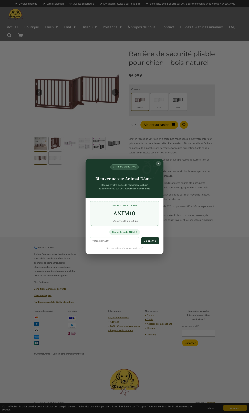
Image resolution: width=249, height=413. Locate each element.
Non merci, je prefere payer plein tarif (125, 248)
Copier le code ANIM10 (124, 232)
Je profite (150, 240)
